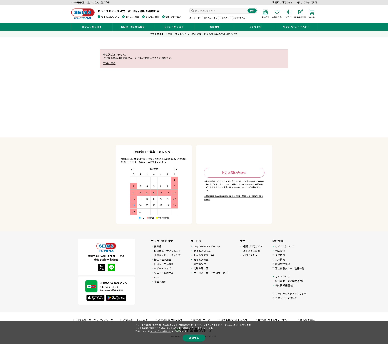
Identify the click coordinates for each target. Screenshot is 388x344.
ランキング (255, 27)
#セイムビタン (211, 17)
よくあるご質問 (309, 2)
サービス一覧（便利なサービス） (212, 273)
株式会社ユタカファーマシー (273, 320)
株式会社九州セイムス (135, 320)
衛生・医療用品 (162, 259)
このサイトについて (286, 298)
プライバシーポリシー (160, 331)
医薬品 (157, 246)
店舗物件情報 (282, 264)
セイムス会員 (132, 16)
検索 (252, 10)
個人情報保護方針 (285, 285)
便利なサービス (173, 16)
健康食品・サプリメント (167, 251)
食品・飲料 (160, 281)
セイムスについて (110, 16)
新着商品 (214, 27)
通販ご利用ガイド (284, 2)
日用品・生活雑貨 (164, 264)
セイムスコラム (202, 251)
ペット (157, 277)
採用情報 (280, 259)
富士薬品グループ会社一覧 (289, 268)
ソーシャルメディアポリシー (291, 293)
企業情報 (280, 255)
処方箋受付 (200, 264)
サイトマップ (282, 276)
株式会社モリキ (201, 320)
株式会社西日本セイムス (234, 320)
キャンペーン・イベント (296, 27)
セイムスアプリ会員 (205, 255)
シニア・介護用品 (164, 273)
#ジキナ (225, 17)
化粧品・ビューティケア (167, 255)
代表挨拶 (280, 251)
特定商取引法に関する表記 (289, 281)
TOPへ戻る (109, 63)
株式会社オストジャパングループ (95, 320)
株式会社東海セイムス (170, 320)
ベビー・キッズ (162, 268)
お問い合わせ (237, 172)
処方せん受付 (152, 16)
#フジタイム (239, 17)
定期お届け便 (201, 268)
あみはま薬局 (307, 320)
